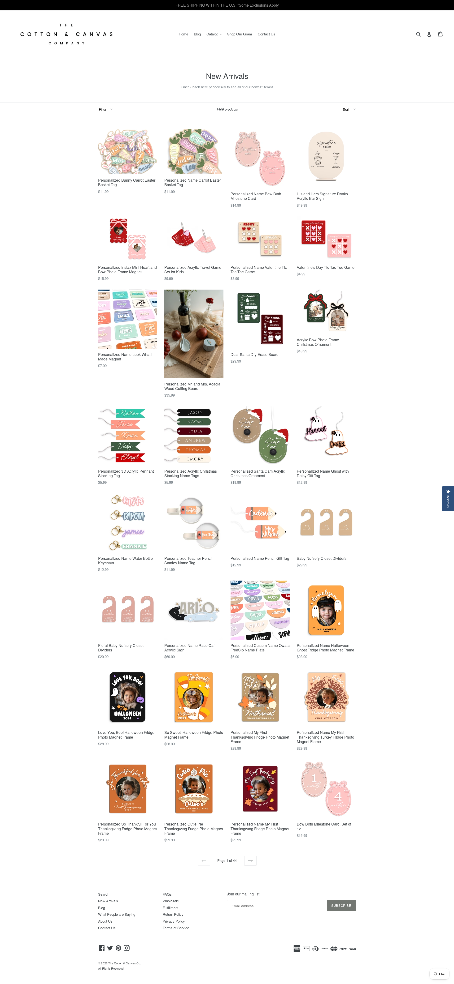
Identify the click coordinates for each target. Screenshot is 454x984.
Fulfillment (170, 907)
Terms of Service (176, 927)
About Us (105, 921)
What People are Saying (116, 914)
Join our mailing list (243, 894)
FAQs (167, 894)
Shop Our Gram (239, 33)
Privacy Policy (174, 921)
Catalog (215, 33)
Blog (197, 33)
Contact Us (266, 33)
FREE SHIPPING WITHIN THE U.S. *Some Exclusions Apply (227, 5)
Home (183, 33)
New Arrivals (108, 900)
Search (103, 894)
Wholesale (171, 900)
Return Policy (173, 914)
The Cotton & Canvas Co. (124, 963)
